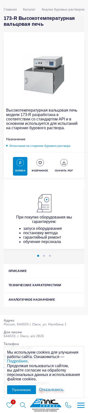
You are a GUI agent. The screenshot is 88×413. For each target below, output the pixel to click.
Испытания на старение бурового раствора (40, 146)
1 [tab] (38, 256)
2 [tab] (44, 256)
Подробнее (17, 361)
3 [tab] (50, 256)
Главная (10, 9)
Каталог (29, 9)
